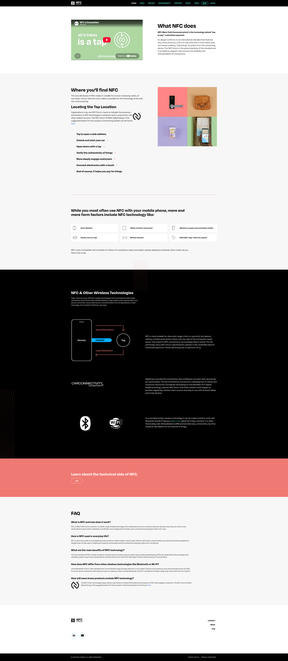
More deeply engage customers (94, 158)
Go (76, 481)
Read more (176, 421)
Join (204, 3)
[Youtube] (82, 635)
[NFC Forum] (76, 3)
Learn (133, 3)
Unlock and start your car (90, 140)
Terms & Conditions (208, 657)
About (188, 3)
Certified (178, 3)
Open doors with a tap (89, 146)
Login (212, 3)
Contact (211, 621)
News (197, 3)
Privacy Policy (193, 657)
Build (142, 3)
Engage (151, 3)
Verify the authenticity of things (94, 152)
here (73, 123)
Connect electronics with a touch (95, 165)
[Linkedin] (74, 635)
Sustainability (164, 3)
